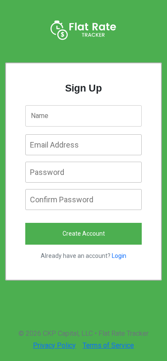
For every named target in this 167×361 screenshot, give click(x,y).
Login (119, 255)
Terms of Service (108, 345)
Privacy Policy (54, 345)
